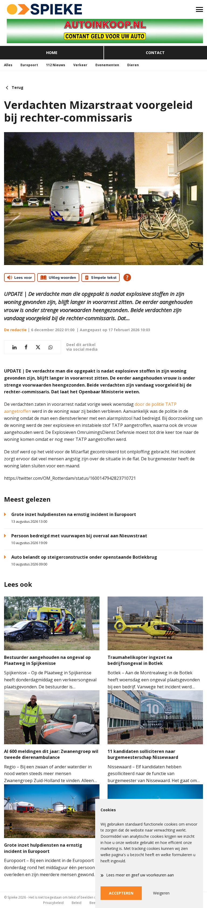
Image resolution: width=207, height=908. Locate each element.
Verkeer (80, 65)
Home (51, 52)
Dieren (133, 65)
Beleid (76, 902)
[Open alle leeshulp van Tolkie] (127, 277)
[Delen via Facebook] (26, 347)
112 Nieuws (55, 65)
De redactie (15, 329)
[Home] (51, 9)
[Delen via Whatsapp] (50, 347)
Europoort (29, 65)
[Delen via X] (38, 347)
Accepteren (121, 893)
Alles (8, 65)
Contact (155, 52)
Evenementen (107, 65)
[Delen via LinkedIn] (14, 347)
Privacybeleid (53, 902)
